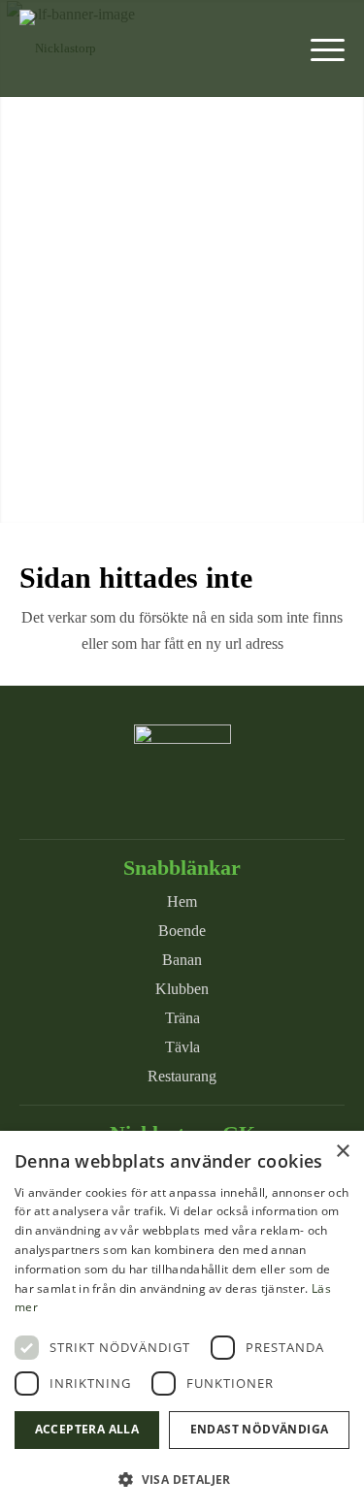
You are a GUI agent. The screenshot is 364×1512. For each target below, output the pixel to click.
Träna (182, 1018)
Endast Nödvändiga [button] (259, 1429)
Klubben (182, 989)
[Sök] (271, 48)
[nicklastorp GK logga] (149, 48)
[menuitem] (271, 48)
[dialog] (182, 1321)
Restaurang (182, 1076)
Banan (182, 959)
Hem (182, 901)
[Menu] (318, 48)
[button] (182, 1479)
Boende (182, 930)
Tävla (182, 1047)
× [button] (342, 1151)
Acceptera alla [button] (87, 1429)
